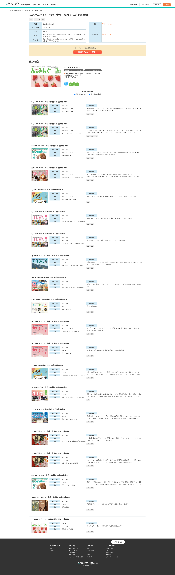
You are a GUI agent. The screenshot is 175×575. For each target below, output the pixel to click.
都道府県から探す (73, 552)
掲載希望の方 (133, 4)
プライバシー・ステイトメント (113, 557)
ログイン (157, 4)
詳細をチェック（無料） (87, 52)
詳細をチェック (107, 24)
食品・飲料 (26, 10)
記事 (89, 548)
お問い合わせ (118, 542)
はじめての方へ (110, 548)
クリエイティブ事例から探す (76, 557)
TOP (10, 10)
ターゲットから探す (74, 550)
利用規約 (108, 554)
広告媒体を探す (25, 4)
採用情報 (52, 550)
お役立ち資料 (36, 4)
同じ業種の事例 (81, 94)
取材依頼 (90, 557)
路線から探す (72, 554)
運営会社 (52, 548)
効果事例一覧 (17, 10)
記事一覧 (45, 4)
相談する (53, 4)
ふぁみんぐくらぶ (48, 24)
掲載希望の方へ (110, 552)
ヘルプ (107, 550)
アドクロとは (145, 4)
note (89, 554)
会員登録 (166, 4)
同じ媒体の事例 (96, 94)
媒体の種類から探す (74, 548)
